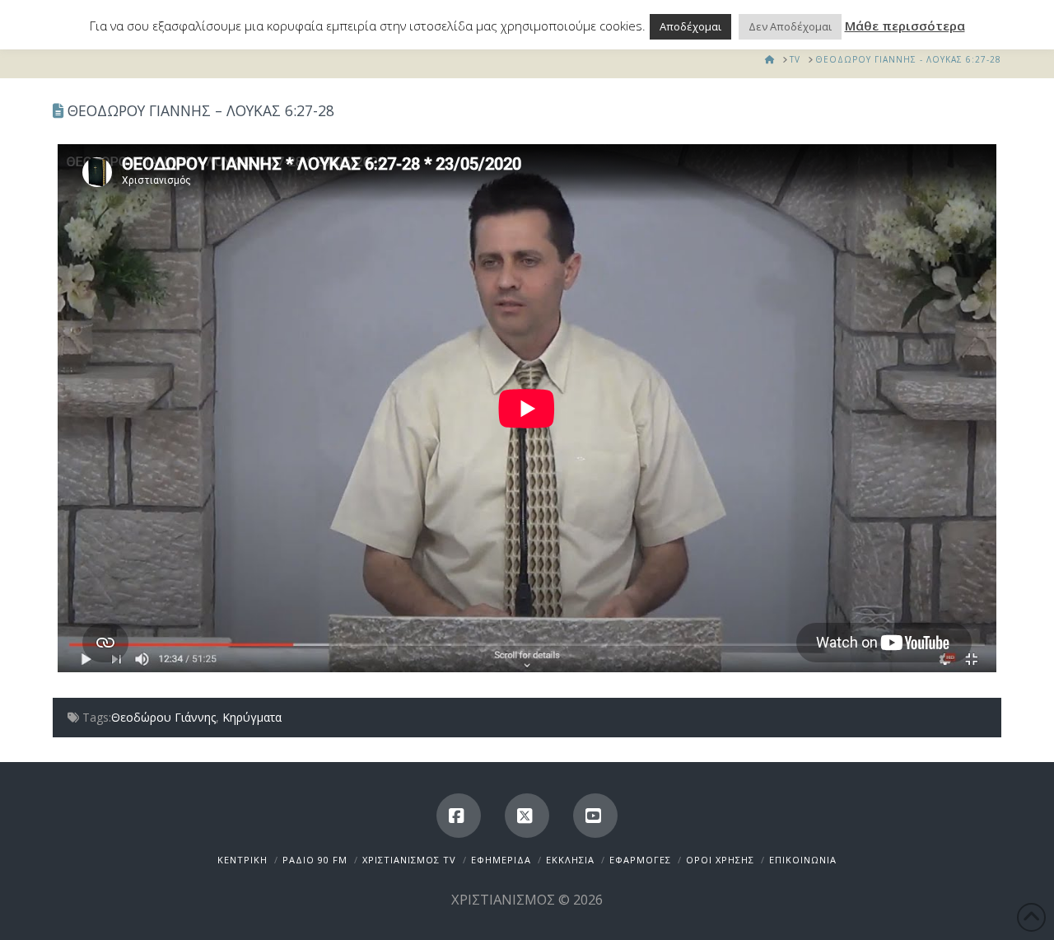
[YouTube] (595, 815)
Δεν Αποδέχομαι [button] (790, 26)
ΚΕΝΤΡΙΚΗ (242, 859)
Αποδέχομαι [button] (690, 26)
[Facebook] (458, 815)
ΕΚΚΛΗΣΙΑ (570, 859)
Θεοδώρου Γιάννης (163, 717)
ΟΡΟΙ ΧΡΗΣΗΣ (720, 859)
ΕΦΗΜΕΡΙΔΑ (501, 859)
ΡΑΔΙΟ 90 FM (314, 859)
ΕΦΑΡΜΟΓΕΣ (640, 859)
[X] (527, 815)
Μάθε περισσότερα (905, 25)
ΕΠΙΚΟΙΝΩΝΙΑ (803, 859)
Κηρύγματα (252, 717)
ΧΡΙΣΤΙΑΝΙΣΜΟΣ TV (409, 859)
